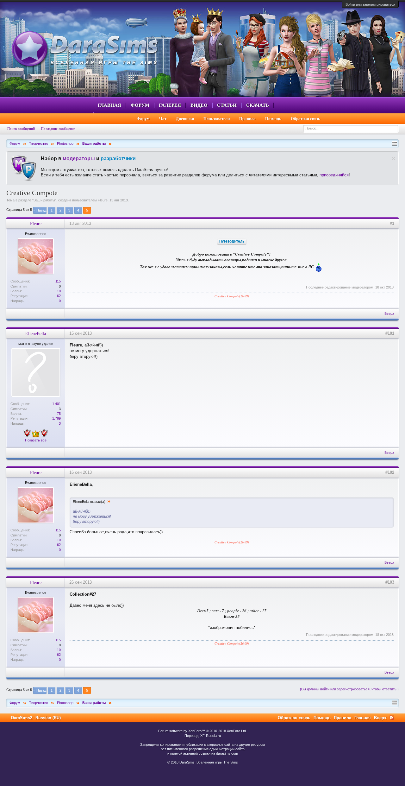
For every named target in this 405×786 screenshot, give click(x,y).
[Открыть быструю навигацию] (394, 143)
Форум (140, 105)
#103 (389, 582)
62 (59, 296)
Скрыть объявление (393, 158)
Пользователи (216, 118)
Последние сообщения (58, 128)
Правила (247, 118)
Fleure (103, 200)
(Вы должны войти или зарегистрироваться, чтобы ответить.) (349, 689)
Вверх (389, 313)
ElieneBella (35, 333)
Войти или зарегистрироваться (370, 4)
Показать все (36, 440)
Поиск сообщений (21, 128)
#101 (389, 333)
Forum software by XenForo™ (202, 731)
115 (58, 281)
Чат (162, 118)
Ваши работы (44, 200)
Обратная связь (305, 118)
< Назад (40, 210)
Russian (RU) (48, 717)
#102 (389, 472)
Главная (109, 105)
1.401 (56, 404)
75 (59, 413)
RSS (391, 717)
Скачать (257, 105)
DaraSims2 (21, 717)
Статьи (227, 105)
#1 (392, 223)
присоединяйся (334, 175)
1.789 (56, 418)
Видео (199, 105)
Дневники (185, 118)
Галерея (170, 105)
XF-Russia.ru (210, 736)
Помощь (273, 118)
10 (59, 291)
